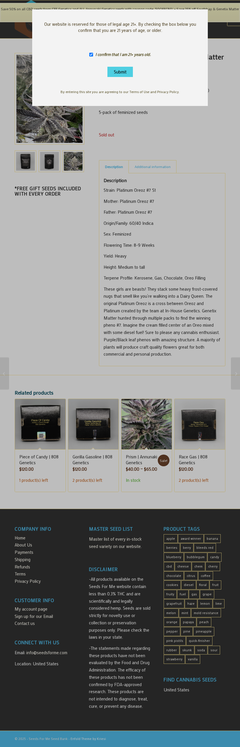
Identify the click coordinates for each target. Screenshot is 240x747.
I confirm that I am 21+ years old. (123, 54)
